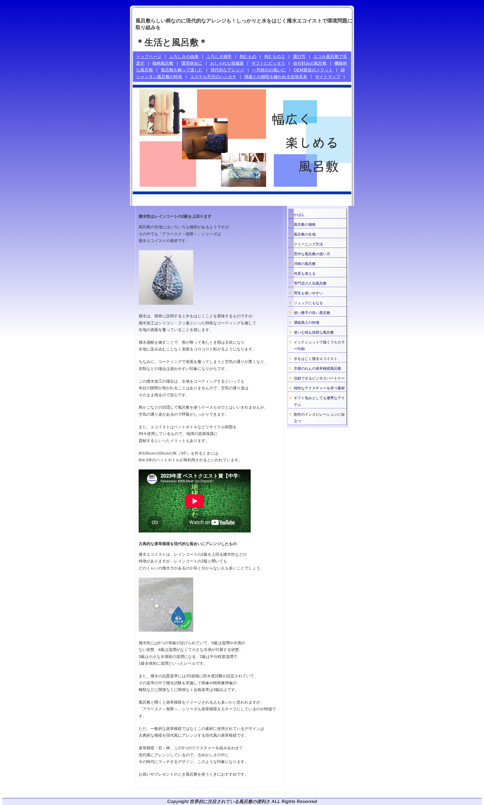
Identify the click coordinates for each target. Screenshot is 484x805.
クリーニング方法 (308, 244)
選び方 (299, 56)
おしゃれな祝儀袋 (227, 63)
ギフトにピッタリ (268, 63)
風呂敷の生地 (305, 234)
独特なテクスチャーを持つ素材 (319, 388)
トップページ (148, 56)
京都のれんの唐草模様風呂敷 (317, 368)
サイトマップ (327, 76)
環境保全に (191, 63)
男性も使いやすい (308, 293)
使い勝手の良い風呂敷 (312, 313)
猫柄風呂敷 (162, 63)
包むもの (247, 56)
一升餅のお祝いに (269, 70)
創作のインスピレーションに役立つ (319, 417)
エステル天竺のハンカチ (213, 76)
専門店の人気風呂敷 (310, 283)
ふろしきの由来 (184, 56)
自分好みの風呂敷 (310, 63)
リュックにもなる (308, 303)
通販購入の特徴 (306, 322)
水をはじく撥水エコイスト (316, 359)
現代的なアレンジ (227, 70)
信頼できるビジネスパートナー (319, 378)
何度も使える (305, 273)
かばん (299, 215)
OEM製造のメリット (313, 70)
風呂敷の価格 (305, 224)
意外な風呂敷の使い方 (312, 254)
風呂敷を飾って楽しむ (182, 70)
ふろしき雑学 (219, 56)
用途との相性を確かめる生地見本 (275, 76)
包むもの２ (274, 56)
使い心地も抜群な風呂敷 (314, 332)
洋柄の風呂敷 (305, 264)
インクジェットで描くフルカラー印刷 (319, 345)
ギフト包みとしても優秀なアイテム (319, 401)
